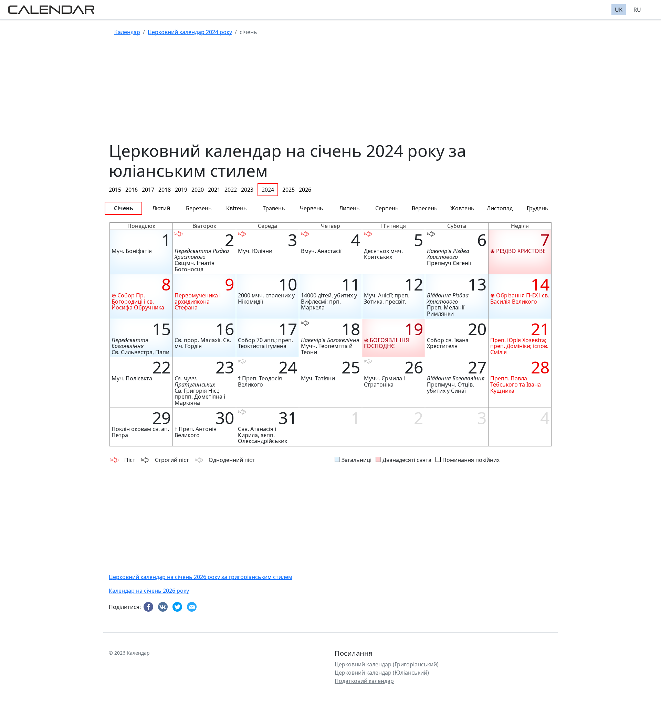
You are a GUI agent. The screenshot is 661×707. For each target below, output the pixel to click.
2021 (214, 189)
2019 (181, 189)
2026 (305, 189)
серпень (387, 208)
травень (274, 208)
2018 (164, 189)
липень (349, 208)
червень (311, 208)
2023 (247, 189)
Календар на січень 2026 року (149, 590)
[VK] (164, 607)
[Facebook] (149, 607)
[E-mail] (193, 607)
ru (637, 9)
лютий (161, 208)
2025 (288, 189)
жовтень (462, 208)
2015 (115, 189)
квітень (236, 208)
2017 (148, 189)
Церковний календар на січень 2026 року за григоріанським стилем (200, 577)
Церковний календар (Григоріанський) (387, 664)
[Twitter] (178, 607)
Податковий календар (364, 681)
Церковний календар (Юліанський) (382, 672)
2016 (131, 189)
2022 (230, 189)
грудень (537, 208)
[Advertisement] (315, 92)
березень (199, 208)
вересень (425, 208)
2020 (197, 189)
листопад (500, 208)
